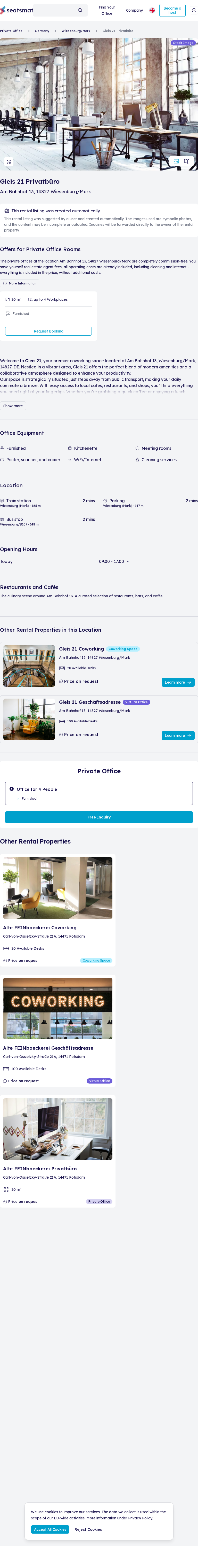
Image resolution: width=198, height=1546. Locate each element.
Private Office (11, 31)
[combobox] (60, 10)
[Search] (80, 10)
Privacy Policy (140, 1518)
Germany (42, 31)
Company (134, 10)
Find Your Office (107, 10)
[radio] (99, 793)
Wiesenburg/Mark (76, 31)
